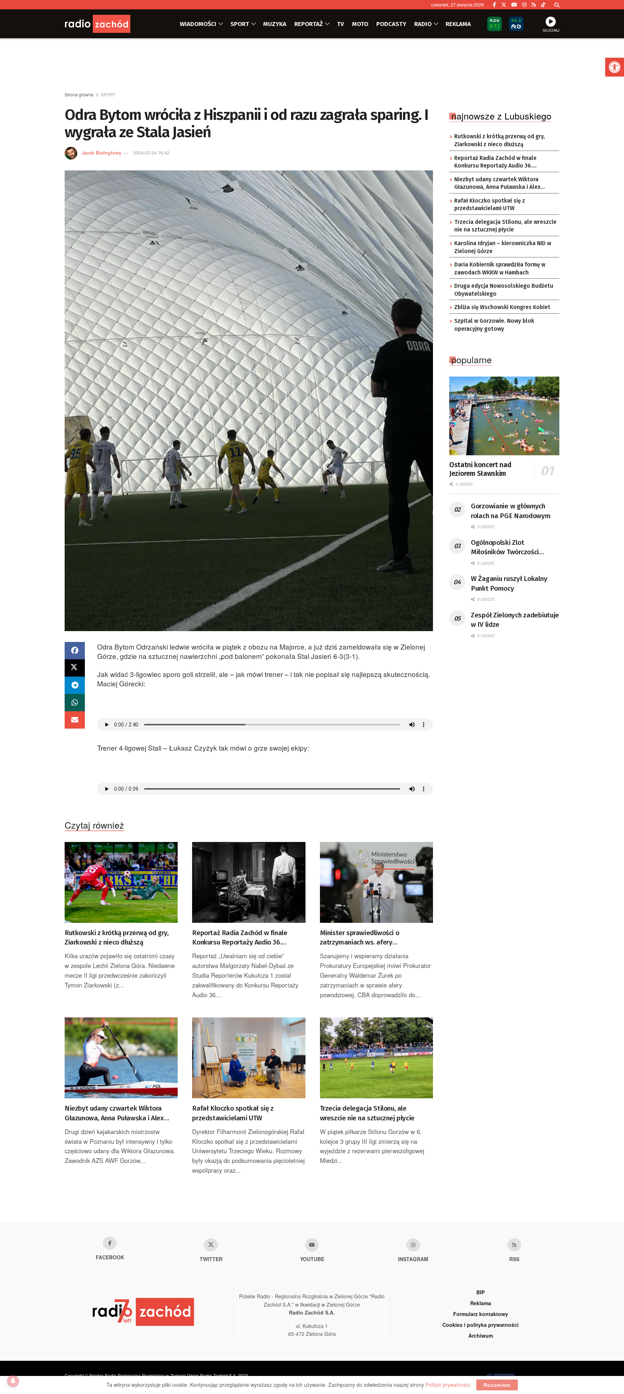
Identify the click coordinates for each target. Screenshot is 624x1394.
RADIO (423, 23)
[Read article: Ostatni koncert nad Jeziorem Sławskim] (504, 416)
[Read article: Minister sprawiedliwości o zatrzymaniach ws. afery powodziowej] (376, 882)
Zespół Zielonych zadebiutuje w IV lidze (515, 620)
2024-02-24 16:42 (151, 152)
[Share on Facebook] (75, 650)
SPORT (239, 23)
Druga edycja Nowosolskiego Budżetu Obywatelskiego (503, 290)
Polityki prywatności (447, 1384)
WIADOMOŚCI (198, 23)
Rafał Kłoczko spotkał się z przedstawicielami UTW (232, 1113)
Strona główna (79, 94)
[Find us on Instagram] (524, 4)
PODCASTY (391, 23)
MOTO (360, 23)
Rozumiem (497, 1384)
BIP (480, 1292)
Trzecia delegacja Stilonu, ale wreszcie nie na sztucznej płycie (367, 1113)
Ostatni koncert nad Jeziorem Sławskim (480, 469)
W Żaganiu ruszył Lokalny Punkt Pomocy (509, 583)
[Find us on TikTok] (543, 4)
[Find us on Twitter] (503, 4)
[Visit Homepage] (108, 24)
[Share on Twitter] (75, 668)
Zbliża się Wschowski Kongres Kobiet (502, 307)
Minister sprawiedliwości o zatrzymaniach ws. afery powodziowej (359, 938)
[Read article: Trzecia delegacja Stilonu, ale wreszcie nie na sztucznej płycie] (376, 1057)
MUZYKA (274, 23)
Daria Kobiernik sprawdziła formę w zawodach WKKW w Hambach (499, 268)
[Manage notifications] (13, 1381)
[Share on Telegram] (75, 685)
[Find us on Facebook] (494, 4)
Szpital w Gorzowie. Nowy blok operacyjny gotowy (494, 325)
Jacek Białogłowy (101, 152)
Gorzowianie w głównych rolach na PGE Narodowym (511, 511)
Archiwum (480, 1335)
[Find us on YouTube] (514, 4)
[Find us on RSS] (534, 4)
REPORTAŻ (308, 23)
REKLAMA (458, 23)
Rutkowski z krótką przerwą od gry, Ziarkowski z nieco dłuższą (116, 938)
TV (340, 23)
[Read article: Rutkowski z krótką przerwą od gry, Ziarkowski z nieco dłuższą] (121, 882)
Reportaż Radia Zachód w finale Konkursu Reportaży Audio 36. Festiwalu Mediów (239, 938)
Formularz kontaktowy (480, 1313)
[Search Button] (556, 4)
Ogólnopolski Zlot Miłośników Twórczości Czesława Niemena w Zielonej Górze (505, 547)
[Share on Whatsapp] (75, 702)
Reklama (480, 1303)
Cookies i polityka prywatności (480, 1324)
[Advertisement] (312, 65)
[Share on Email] (75, 720)
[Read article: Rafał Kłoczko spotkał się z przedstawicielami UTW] (248, 1057)
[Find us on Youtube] (312, 1244)
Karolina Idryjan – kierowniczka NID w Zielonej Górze (502, 247)
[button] (614, 67)
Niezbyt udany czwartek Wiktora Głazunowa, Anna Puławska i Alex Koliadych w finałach (114, 1113)
